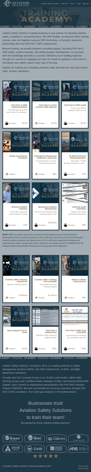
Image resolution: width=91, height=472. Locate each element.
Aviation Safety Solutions (50, 3)
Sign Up (86, 3)
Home (72, 3)
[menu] (64, 3)
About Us (64, 3)
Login (79, 3)
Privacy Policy (83, 468)
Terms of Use (83, 466)
